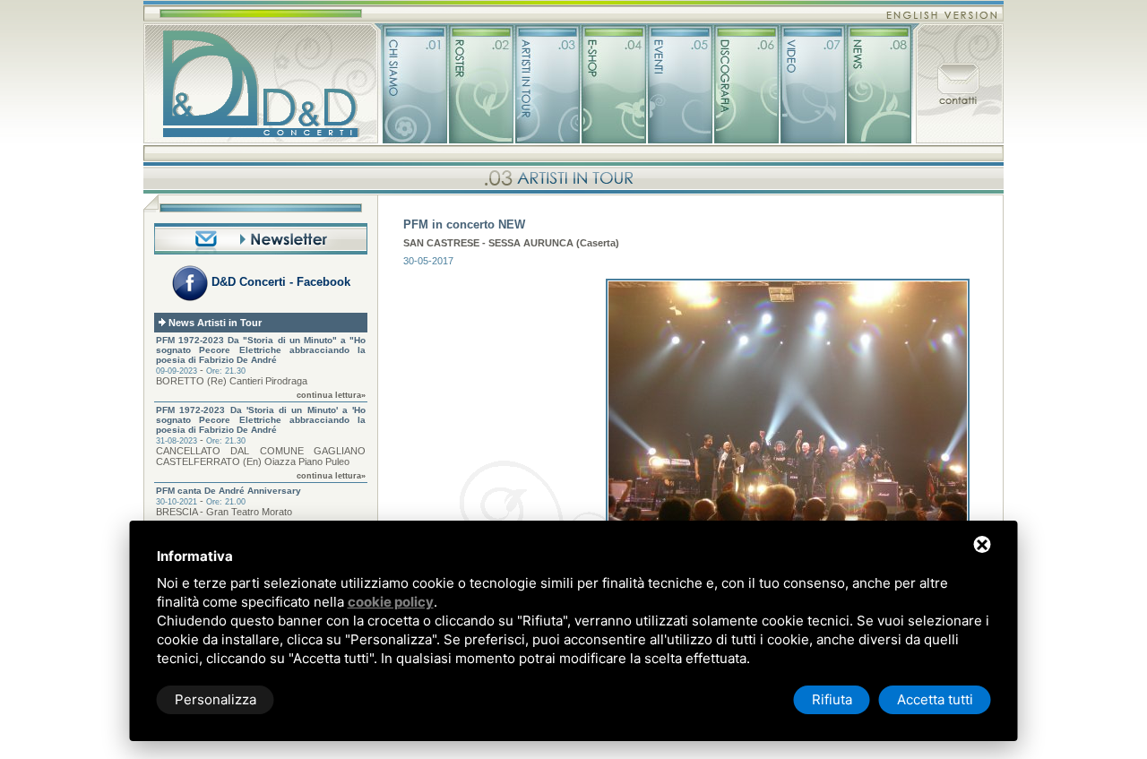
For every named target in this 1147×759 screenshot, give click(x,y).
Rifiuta (832, 699)
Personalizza (215, 699)
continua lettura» (331, 395)
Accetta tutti (935, 699)
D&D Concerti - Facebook (279, 282)
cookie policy (391, 601)
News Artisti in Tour (214, 322)
